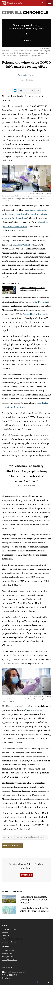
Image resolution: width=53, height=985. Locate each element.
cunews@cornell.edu (9, 959)
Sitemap (5, 932)
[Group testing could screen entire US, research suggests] (9, 910)
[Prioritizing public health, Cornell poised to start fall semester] (9, 899)
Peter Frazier (35, 710)
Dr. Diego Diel (41, 301)
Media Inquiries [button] (11, 845)
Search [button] (43, 3)
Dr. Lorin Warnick (21, 244)
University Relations (9, 942)
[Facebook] (37, 982)
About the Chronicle (9, 929)
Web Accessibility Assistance (12, 938)
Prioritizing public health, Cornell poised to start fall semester (33, 899)
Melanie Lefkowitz (28, 75)
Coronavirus (7, 837)
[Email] (48, 982)
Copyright (5, 935)
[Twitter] (43, 982)
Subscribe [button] (26, 875)
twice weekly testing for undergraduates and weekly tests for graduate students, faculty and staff (24, 214)
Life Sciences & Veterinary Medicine (29, 837)
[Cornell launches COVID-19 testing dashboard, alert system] (9, 290)
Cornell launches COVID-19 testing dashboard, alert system (34, 288)
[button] (26, 178)
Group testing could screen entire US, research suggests (35, 909)
